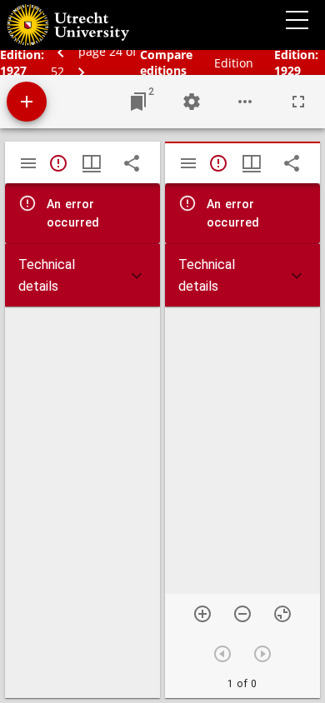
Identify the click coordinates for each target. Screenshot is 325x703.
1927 (13, 70)
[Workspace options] (245, 102)
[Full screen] (298, 102)
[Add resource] (27, 102)
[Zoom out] (242, 614)
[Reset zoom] (282, 614)
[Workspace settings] (192, 102)
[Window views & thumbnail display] (92, 163)
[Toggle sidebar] (28, 163)
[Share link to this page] (132, 163)
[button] (82, 275)
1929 (287, 70)
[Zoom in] (202, 614)
